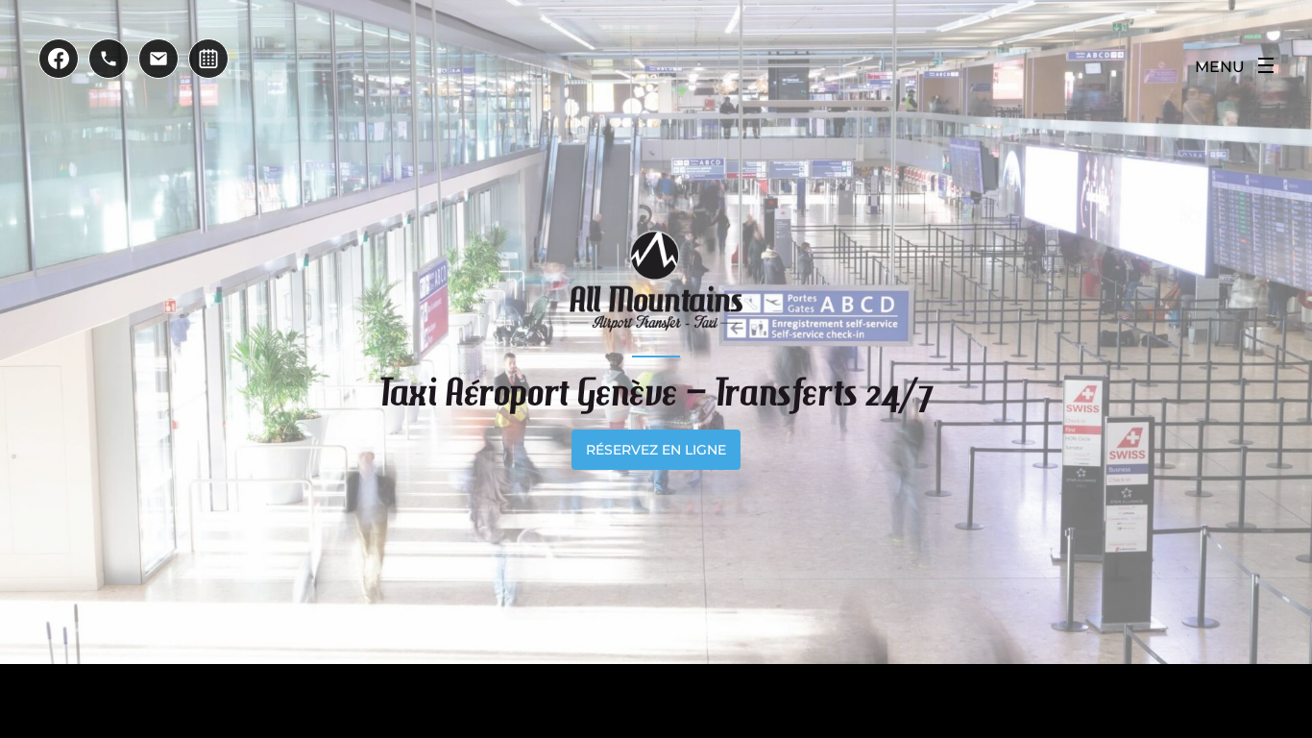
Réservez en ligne (656, 449)
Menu (1220, 67)
